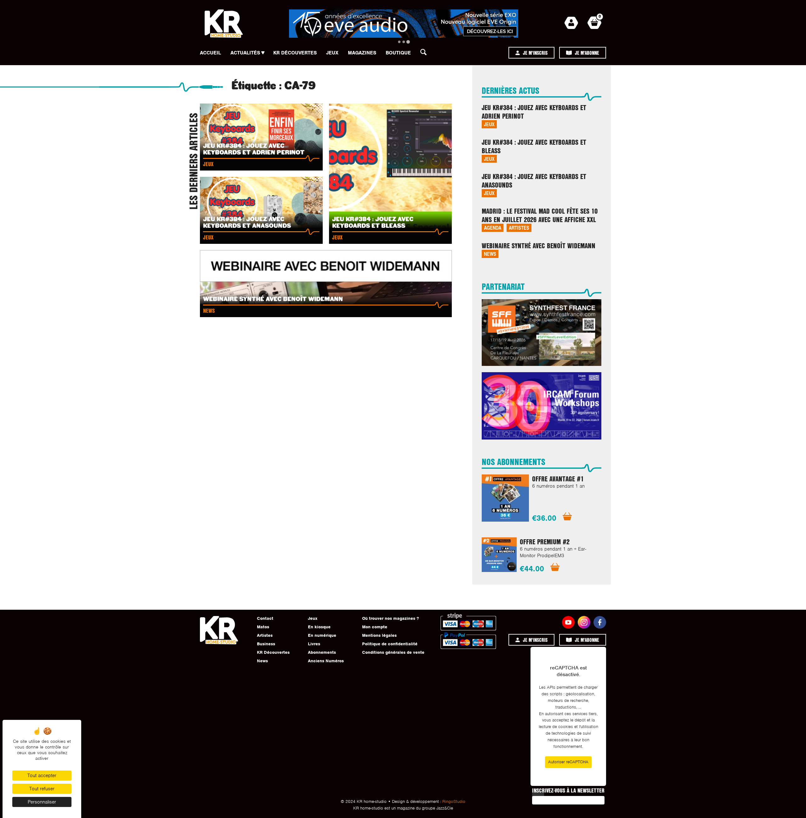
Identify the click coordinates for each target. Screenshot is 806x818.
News (490, 253)
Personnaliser (42, 802)
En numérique (322, 635)
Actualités (245, 53)
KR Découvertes (295, 53)
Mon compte (374, 627)
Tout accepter (41, 775)
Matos (263, 627)
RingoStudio (453, 801)
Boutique (398, 53)
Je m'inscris (535, 52)
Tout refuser (41, 789)
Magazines (362, 53)
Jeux (332, 53)
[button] (425, 54)
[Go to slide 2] (403, 42)
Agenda (492, 227)
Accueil (210, 53)
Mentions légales (379, 635)
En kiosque (319, 627)
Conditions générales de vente (393, 652)
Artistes (519, 227)
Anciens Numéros (326, 661)
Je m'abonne (587, 52)
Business (266, 644)
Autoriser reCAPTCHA (568, 762)
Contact (265, 618)
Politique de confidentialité (389, 644)
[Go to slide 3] (408, 41)
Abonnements (322, 652)
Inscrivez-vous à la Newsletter (568, 790)
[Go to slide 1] (399, 42)
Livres (314, 644)
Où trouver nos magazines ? (390, 618)
